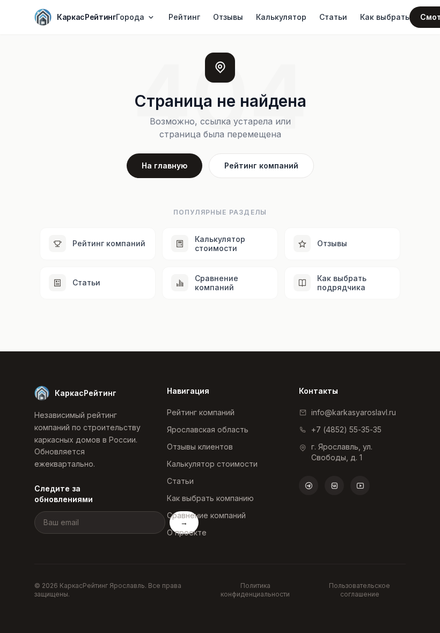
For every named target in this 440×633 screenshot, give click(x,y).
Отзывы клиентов (200, 446)
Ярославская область (207, 429)
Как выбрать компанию (210, 498)
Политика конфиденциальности (255, 590)
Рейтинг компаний (261, 165)
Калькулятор (281, 16)
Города (130, 16)
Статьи (333, 16)
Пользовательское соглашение (359, 590)
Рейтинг (184, 16)
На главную (164, 165)
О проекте (187, 532)
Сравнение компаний (206, 515)
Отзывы (228, 16)
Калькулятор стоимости (212, 463)
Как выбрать (384, 16)
